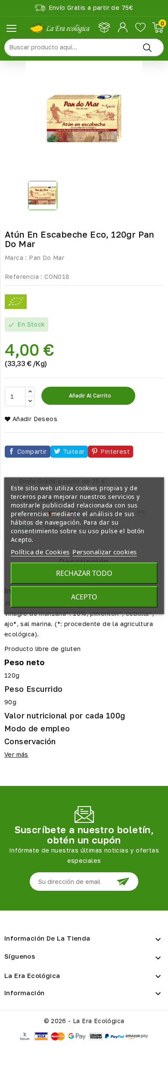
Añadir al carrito (89, 395)
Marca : (16, 257)
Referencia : (24, 276)
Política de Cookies (40, 551)
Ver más (16, 754)
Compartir (32, 451)
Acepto (84, 597)
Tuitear (74, 451)
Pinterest (115, 451)
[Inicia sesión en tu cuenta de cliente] (123, 27)
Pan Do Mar (46, 257)
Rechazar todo (84, 573)
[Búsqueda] (147, 47)
